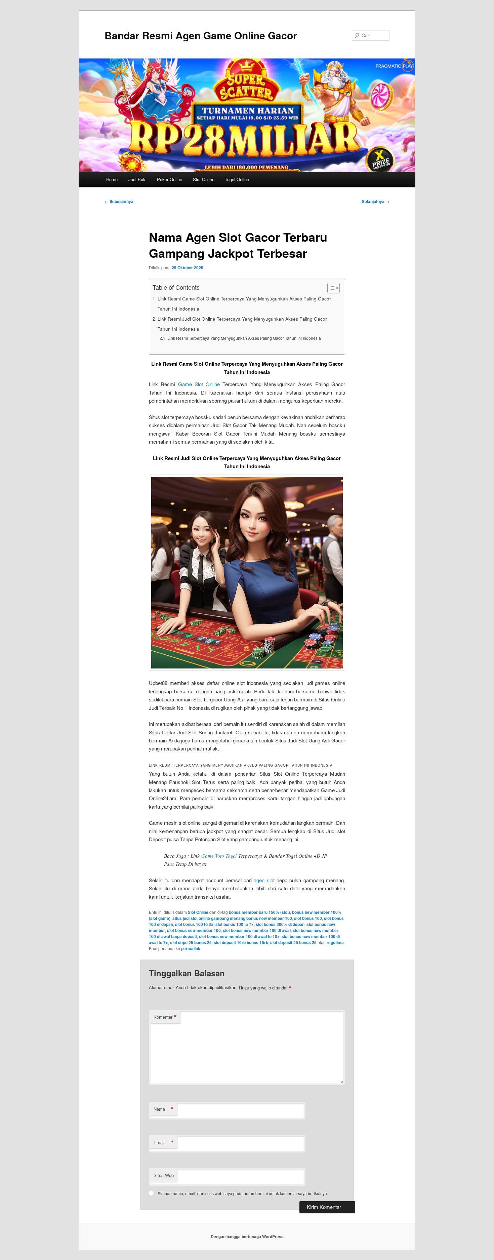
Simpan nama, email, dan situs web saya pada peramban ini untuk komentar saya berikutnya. (243, 1193)
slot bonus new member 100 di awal (257, 930)
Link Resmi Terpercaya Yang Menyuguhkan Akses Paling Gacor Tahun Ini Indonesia (244, 338)
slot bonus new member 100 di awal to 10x (239, 936)
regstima (335, 942)
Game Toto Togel (219, 855)
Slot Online (203, 179)
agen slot (264, 880)
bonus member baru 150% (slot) (259, 912)
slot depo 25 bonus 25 (191, 942)
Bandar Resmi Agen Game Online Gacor (201, 35)
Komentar (165, 1017)
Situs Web (164, 1175)
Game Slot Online (199, 384)
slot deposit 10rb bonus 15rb (241, 942)
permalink (190, 948)
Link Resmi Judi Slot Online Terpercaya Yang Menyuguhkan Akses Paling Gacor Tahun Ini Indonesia (242, 323)
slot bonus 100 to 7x (234, 924)
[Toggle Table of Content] (330, 288)
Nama (164, 1109)
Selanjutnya (375, 201)
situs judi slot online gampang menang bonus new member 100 (232, 918)
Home (112, 179)
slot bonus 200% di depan (280, 924)
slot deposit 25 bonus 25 (293, 942)
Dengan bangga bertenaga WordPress (247, 1236)
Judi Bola (137, 179)
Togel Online (237, 179)
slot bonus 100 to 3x (194, 924)
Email (164, 1142)
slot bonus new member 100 (194, 930)
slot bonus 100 (308, 918)
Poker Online (169, 179)
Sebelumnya (119, 201)
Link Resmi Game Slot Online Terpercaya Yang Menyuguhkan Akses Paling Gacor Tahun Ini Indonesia (244, 303)
